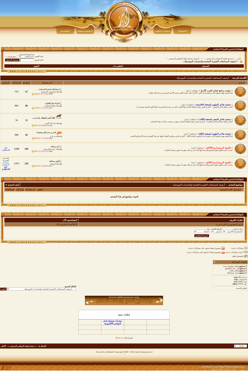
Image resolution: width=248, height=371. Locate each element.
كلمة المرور (39, 60)
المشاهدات (9, 189)
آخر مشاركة (30, 189)
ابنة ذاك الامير (50, 123)
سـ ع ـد (53, 136)
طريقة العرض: (216, 229)
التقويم (36, 66)
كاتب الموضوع (226, 189)
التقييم (40, 189)
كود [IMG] (242, 282)
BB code (241, 277)
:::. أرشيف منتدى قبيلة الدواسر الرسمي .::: (184, 58)
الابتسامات (243, 279)
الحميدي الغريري (6, 159)
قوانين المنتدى (241, 288)
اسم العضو (39, 56)
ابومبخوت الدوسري (48, 92)
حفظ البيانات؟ (11, 57)
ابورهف (53, 164)
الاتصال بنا (42, 346)
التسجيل (205, 66)
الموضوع (237, 189)
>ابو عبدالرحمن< (49, 149)
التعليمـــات (118, 66)
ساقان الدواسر (50, 106)
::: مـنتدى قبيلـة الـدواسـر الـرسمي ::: (219, 58)
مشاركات (20, 189)
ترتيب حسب (238, 229)
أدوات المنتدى (13, 185)
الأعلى (3, 346)
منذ (208, 229)
